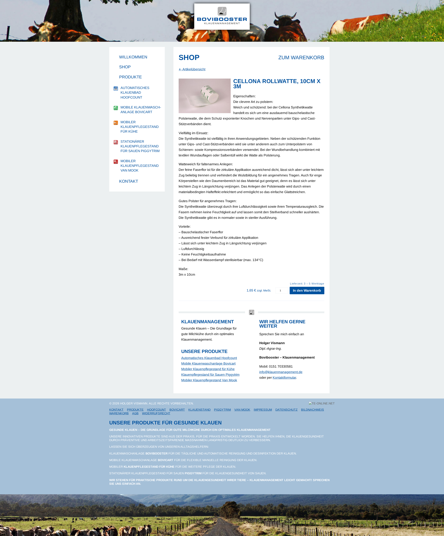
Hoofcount (156, 409)
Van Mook (242, 409)
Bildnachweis (312, 409)
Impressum (263, 409)
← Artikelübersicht (192, 69)
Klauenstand (199, 409)
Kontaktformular (284, 377)
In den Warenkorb (307, 290)
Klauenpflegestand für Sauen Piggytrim (210, 374)
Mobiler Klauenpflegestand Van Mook (140, 165)
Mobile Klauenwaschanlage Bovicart (208, 363)
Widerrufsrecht (156, 413)
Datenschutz (286, 409)
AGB (135, 413)
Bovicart (177, 409)
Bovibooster (157, 453)
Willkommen (133, 57)
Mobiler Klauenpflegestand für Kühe (140, 126)
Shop (125, 67)
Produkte (130, 77)
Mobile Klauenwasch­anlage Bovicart (141, 109)
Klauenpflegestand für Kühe (149, 466)
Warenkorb (119, 413)
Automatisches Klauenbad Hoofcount (135, 92)
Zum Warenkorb (301, 57)
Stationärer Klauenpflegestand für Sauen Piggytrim (140, 146)
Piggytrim (222, 409)
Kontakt (128, 181)
